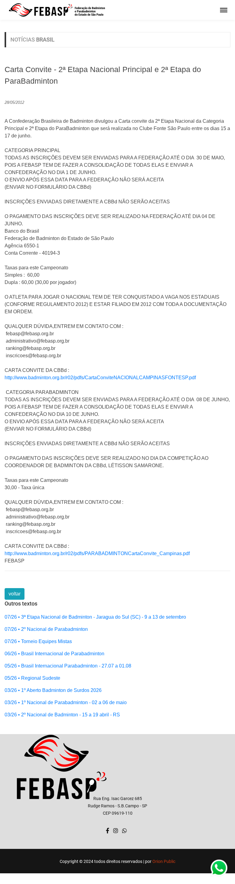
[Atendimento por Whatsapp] (124, 831)
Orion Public (163, 861)
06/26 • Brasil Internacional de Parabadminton (54, 653)
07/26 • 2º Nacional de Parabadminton (46, 629)
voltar (15, 593)
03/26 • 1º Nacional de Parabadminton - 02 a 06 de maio (66, 702)
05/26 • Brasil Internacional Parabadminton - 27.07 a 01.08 (68, 665)
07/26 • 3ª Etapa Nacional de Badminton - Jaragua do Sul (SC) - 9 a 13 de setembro (95, 617)
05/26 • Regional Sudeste (32, 678)
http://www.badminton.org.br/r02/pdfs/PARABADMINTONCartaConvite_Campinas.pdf (97, 553)
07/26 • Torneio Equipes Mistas (38, 641)
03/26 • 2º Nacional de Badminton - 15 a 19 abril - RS (62, 714)
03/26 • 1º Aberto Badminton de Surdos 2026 (53, 690)
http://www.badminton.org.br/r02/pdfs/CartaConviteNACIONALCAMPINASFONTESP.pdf (100, 377)
